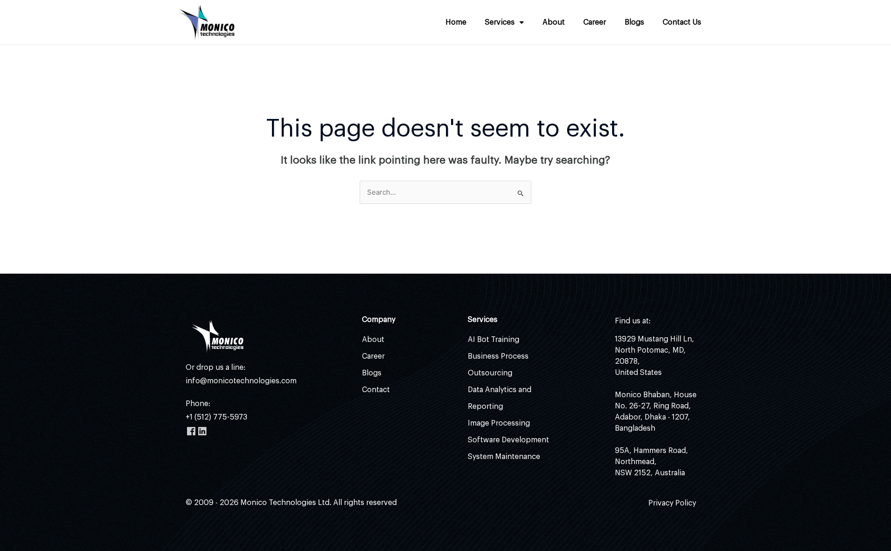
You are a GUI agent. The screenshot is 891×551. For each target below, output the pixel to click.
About (553, 22)
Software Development (508, 440)
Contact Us (682, 22)
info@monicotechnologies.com (241, 381)
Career (594, 22)
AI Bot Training (493, 339)
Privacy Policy (672, 503)
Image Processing (499, 423)
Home (456, 22)
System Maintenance (504, 456)
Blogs (634, 22)
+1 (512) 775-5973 (216, 417)
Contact (376, 390)
